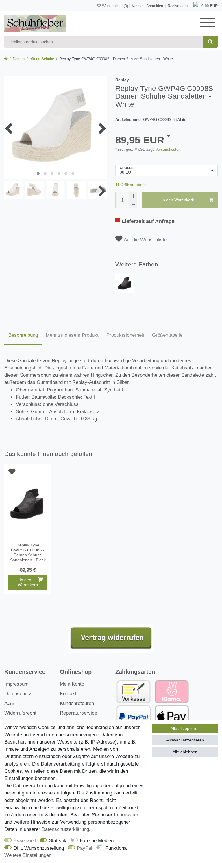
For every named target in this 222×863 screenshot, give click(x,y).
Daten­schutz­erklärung (65, 829)
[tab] (23, 335)
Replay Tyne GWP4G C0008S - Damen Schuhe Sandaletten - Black (28, 552)
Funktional (117, 848)
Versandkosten (167, 149)
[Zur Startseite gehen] (6, 59)
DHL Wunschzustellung (39, 848)
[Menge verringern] (133, 204)
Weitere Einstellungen (27, 855)
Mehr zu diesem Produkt (72, 335)
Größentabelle (133, 184)
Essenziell (25, 840)
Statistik (57, 840)
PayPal (84, 848)
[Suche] (210, 42)
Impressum (16, 684)
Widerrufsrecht (20, 713)
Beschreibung (23, 335)
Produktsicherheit (125, 335)
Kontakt (68, 693)
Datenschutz (18, 693)
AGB (9, 703)
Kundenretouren (77, 703)
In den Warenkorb (178, 200)
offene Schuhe (42, 59)
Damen (19, 59)
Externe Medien (97, 840)
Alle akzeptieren (185, 728)
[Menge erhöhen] (133, 196)
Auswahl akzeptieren (185, 740)
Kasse (137, 6)
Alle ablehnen (185, 752)
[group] (124, 283)
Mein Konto (72, 684)
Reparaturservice (78, 713)
